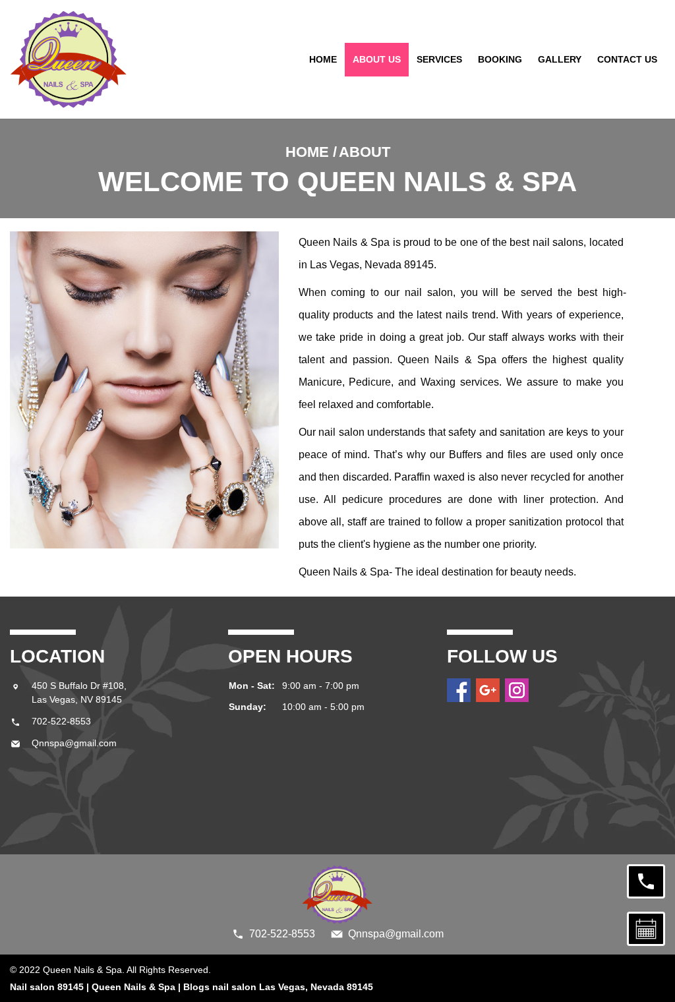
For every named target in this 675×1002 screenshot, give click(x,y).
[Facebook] (459, 690)
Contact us (627, 59)
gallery (559, 59)
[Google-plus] (488, 690)
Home (323, 59)
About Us (377, 59)
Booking (500, 59)
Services (439, 59)
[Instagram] (517, 690)
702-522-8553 (61, 721)
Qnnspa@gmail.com (74, 743)
